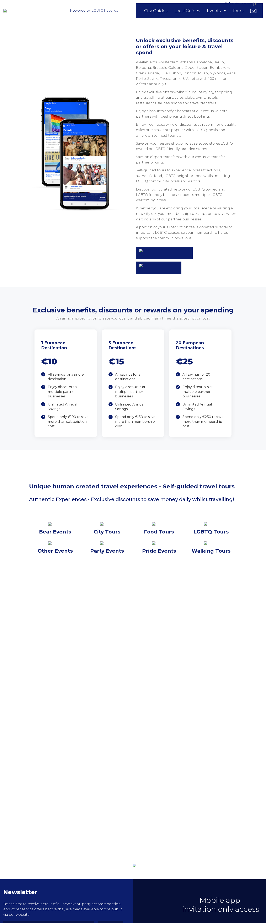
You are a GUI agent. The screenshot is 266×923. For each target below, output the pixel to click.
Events (214, 10)
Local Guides (187, 10)
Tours (238, 10)
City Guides (155, 10)
